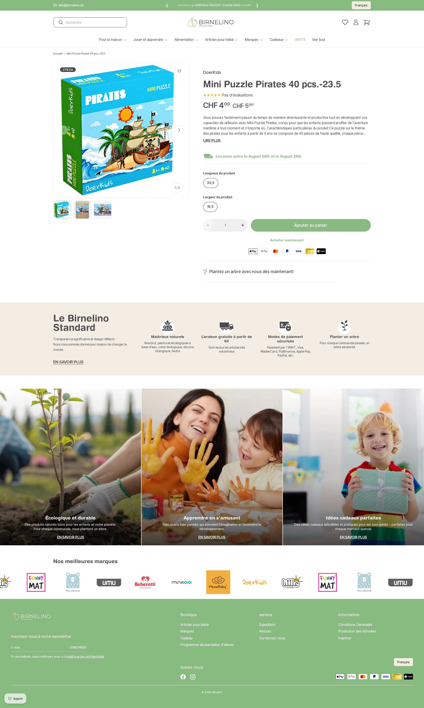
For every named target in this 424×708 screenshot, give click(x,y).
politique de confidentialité (85, 656)
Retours (265, 631)
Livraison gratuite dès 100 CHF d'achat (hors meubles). (212, 5)
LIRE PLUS (212, 140)
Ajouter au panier (310, 225)
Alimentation (184, 39)
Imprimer (345, 638)
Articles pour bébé (219, 39)
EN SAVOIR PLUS (68, 362)
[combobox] (90, 22)
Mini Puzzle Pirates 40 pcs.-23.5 (85, 53)
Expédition (267, 624)
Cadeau (186, 638)
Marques (251, 39)
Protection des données (357, 631)
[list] (121, 130)
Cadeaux (277, 39)
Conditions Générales (355, 624)
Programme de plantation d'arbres (207, 644)
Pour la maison (110, 39)
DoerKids (212, 72)
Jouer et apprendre (148, 39)
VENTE (300, 39)
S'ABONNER (78, 647)
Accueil (57, 53)
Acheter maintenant (287, 240)
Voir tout (318, 39)
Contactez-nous (272, 638)
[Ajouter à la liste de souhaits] (179, 71)
